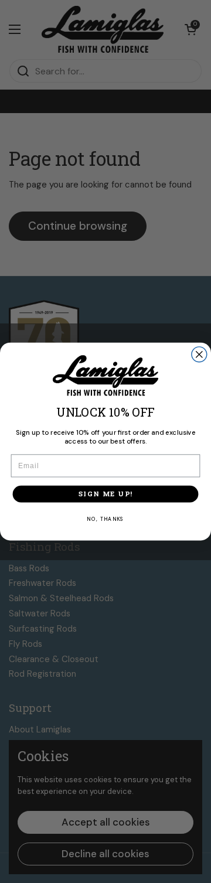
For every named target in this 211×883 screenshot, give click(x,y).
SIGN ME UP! (106, 493)
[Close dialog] (199, 354)
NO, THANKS (105, 519)
